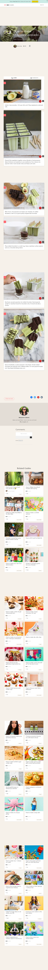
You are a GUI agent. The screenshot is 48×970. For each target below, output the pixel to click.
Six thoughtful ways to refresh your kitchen (12, 787)
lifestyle (19, 545)
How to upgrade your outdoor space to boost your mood (14, 938)
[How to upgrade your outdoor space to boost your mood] (14, 929)
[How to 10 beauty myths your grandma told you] (14, 728)
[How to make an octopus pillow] (14, 804)
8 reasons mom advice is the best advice (34, 912)
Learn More (35, 1)
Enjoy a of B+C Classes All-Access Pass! (20, 1)
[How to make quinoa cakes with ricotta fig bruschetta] (34, 753)
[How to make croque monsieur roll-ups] (34, 603)
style (40, 644)
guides (10, 27)
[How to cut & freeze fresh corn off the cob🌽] (14, 479)
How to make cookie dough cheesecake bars (13, 612)
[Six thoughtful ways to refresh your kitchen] (14, 779)
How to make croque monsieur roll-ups (32, 612)
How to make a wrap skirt (33, 812)
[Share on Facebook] (31, 397)
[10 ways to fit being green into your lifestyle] (34, 555)
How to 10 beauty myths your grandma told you (14, 737)
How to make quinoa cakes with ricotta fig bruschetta (33, 762)
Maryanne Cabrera (24, 417)
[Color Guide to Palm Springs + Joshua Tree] (34, 878)
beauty (20, 743)
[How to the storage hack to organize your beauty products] (14, 878)
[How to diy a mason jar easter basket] (34, 929)
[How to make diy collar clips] (34, 629)
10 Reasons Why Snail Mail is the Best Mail (14, 513)
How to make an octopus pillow (13, 813)
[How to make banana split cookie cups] (14, 680)
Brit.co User (19, 46)
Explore (5, 27)
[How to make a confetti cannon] (34, 504)
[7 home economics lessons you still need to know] (34, 728)
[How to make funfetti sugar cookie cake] (14, 753)
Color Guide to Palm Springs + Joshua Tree (34, 887)
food (20, 494)
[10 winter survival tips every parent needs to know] (14, 530)
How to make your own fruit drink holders (13, 564)
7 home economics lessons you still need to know (33, 737)
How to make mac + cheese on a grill (13, 861)
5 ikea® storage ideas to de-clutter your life (14, 912)
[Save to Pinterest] (38, 397)
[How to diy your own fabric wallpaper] (34, 680)
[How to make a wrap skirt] (34, 804)
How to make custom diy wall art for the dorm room (34, 663)
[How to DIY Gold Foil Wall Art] (34, 530)
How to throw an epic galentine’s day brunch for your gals (13, 664)
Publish (31, 437)
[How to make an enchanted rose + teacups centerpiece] (14, 629)
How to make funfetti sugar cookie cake (13, 762)
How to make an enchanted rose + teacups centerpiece (13, 637)
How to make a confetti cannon (32, 513)
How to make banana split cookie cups (13, 688)
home (40, 570)
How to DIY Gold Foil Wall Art (34, 538)
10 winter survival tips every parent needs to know (13, 538)
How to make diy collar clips (33, 637)
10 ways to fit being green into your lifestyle (33, 564)
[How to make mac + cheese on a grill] (14, 852)
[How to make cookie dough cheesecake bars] (14, 603)
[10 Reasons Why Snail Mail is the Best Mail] (14, 504)
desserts (19, 618)
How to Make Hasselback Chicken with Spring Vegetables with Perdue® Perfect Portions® (33, 489)
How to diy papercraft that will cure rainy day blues (33, 861)
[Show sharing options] (43, 101)
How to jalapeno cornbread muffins (33, 787)
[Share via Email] (42, 397)
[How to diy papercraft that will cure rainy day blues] (34, 852)
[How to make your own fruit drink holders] (14, 555)
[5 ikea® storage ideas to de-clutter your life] (14, 903)
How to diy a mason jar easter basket (32, 937)
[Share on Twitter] (35, 397)
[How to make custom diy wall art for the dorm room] (34, 654)
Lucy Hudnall (11, 491)
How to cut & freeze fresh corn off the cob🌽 (13, 487)
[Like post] (29, 46)
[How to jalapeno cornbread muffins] (34, 779)
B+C (30, 491)
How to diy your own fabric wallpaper (33, 688)
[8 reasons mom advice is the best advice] (34, 903)
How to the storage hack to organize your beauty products (13, 888)
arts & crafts (19, 519)
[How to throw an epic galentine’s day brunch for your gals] (14, 654)
